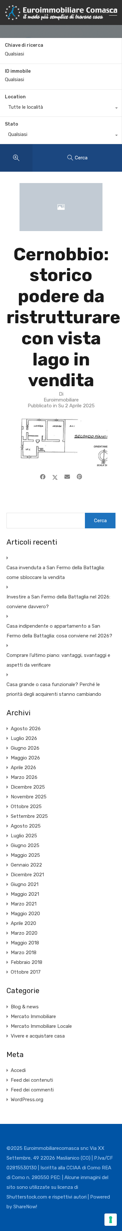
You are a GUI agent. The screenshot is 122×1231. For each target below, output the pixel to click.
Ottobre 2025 (26, 806)
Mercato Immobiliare (33, 1016)
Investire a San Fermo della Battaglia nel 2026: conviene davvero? (58, 601)
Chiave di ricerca (24, 45)
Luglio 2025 (24, 836)
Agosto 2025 (26, 826)
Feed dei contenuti (32, 1080)
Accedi (18, 1070)
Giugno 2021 (24, 884)
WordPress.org (27, 1099)
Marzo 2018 (23, 952)
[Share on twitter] (55, 477)
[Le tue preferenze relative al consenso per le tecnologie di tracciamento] (110, 1219)
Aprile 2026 (23, 767)
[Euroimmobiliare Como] (61, 17)
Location (15, 97)
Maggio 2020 (25, 914)
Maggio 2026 (25, 758)
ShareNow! (25, 1207)
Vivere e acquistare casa (38, 1036)
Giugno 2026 (25, 748)
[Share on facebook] (43, 477)
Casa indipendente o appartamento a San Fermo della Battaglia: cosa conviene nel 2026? (59, 631)
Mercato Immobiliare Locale (41, 1026)
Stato (11, 124)
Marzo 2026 (24, 777)
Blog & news (25, 1007)
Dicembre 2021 (27, 875)
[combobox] (61, 109)
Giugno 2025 (25, 845)
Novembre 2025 (29, 797)
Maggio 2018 (25, 943)
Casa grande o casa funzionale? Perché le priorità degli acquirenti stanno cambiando (54, 689)
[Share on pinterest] (79, 477)
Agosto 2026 (26, 729)
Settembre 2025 (29, 816)
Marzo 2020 (24, 933)
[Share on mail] (67, 477)
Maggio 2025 (25, 855)
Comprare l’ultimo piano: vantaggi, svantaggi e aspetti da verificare (58, 660)
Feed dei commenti (32, 1090)
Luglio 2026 (24, 738)
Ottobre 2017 (26, 972)
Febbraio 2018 (26, 962)
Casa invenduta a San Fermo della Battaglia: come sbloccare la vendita (56, 572)
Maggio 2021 (25, 894)
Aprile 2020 (23, 923)
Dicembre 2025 (28, 787)
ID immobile (18, 71)
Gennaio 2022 (26, 865)
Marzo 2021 (23, 904)
